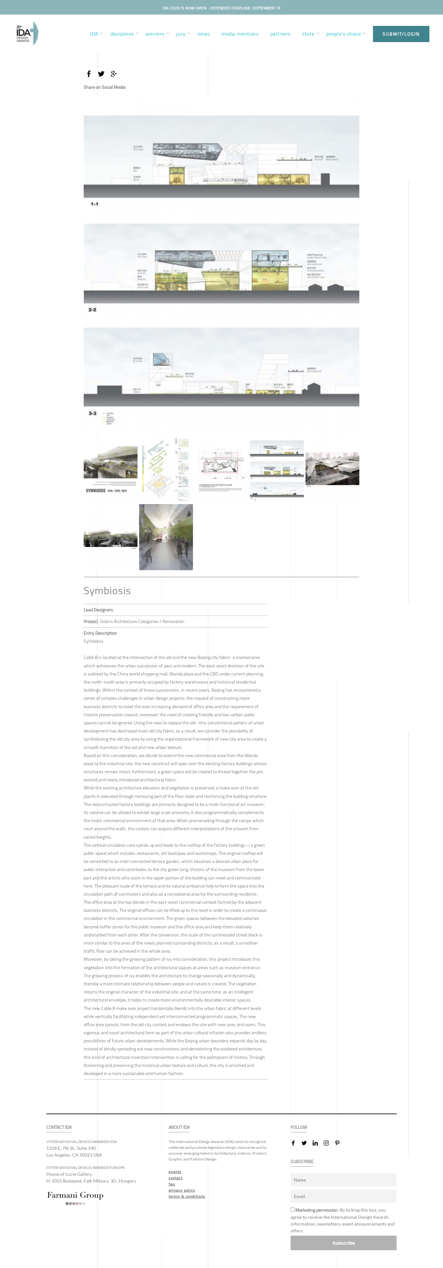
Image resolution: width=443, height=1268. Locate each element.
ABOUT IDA (179, 1127)
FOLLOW (299, 1127)
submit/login (401, 34)
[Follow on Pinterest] (340, 1143)
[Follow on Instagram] (329, 1143)
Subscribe (343, 1243)
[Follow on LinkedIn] (318, 1143)
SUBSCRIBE (302, 1161)
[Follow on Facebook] (296, 1143)
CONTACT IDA (59, 1127)
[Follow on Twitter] (307, 1143)
